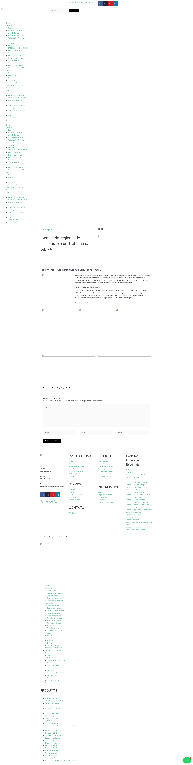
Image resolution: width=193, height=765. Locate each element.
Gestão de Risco (13, 83)
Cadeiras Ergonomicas (105, 466)
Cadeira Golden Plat (133, 520)
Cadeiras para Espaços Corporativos (138, 495)
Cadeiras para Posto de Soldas (136, 482)
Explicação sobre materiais (17, 110)
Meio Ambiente (13, 75)
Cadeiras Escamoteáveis (134, 507)
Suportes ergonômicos (16, 58)
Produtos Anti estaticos (106, 471)
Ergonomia (11, 80)
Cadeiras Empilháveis (133, 512)
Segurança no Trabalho (16, 78)
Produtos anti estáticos (16, 55)
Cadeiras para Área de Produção (137, 502)
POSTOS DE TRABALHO (14, 85)
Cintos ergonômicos (15, 53)
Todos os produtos (51, 723)
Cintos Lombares (14, 103)
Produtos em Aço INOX (16, 68)
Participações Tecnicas (16, 38)
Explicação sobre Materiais (107, 502)
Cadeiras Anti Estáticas (134, 515)
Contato (8, 120)
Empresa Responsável (15, 35)
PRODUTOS (10, 40)
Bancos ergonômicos (15, 45)
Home (8, 23)
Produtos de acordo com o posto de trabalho (60, 726)
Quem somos (73, 464)
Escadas (10, 63)
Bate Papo (101, 500)
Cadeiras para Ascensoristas (136, 500)
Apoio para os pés (14, 43)
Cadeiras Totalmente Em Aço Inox (138, 475)
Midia (9, 115)
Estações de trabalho (52, 708)
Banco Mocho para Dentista (135, 530)
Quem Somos (12, 28)
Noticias (100, 492)
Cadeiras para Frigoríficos (135, 492)
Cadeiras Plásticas (132, 477)
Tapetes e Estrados (104, 479)
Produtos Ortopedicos (105, 474)
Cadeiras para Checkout (134, 497)
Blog (7, 90)
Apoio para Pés (103, 461)
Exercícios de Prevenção (106, 497)
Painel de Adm (50, 501)
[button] (98, 229)
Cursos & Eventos (14, 118)
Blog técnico (12, 113)
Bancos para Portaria (133, 527)
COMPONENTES (51, 721)
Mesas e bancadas (14, 50)
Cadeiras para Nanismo (134, 490)
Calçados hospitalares (52, 703)
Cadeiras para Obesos (133, 487)
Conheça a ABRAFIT (82, 303)
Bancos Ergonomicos (105, 464)
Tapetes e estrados (15, 60)
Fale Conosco (73, 513)
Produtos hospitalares (15, 65)
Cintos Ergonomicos (104, 469)
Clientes (72, 476)
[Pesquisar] (74, 10)
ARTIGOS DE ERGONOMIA (17, 98)
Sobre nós (9, 25)
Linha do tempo (74, 469)
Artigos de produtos (15, 100)
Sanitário (11, 73)
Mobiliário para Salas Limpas (135, 470)
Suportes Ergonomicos (105, 476)
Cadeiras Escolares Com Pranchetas (138, 505)
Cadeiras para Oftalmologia (135, 485)
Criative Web (84, 537)
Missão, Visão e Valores (16, 30)
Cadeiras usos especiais (14, 88)
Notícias (11, 93)
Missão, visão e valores (76, 466)
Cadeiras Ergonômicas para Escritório (139, 510)
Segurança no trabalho (76, 495)
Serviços (8, 70)
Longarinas (129, 472)
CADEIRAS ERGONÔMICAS (17, 48)
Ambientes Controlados (16, 95)
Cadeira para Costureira (134, 517)
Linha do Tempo (13, 33)
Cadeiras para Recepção (134, 480)
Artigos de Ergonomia (105, 495)
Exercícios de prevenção (16, 105)
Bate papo (11, 108)
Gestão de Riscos (75, 500)
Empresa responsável (76, 471)
